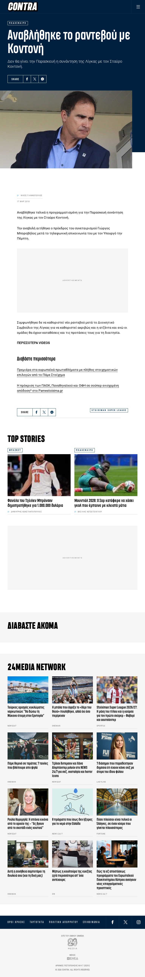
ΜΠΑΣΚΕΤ (15, 450)
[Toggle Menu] (138, 6)
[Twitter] (34, 79)
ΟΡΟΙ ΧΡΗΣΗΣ (16, 922)
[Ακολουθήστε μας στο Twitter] (125, 922)
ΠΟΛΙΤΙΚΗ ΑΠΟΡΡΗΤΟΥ (63, 922)
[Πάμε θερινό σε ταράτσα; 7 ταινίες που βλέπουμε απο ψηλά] (28, 746)
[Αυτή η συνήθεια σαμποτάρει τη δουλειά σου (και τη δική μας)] (28, 854)
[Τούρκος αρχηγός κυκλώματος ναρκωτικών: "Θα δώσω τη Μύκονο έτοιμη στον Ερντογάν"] (28, 689)
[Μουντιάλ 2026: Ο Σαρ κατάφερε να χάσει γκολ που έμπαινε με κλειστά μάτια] (105, 475)
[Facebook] (27, 79)
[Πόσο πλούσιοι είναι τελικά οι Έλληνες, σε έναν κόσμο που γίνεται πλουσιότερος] (117, 802)
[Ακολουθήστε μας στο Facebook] (112, 922)
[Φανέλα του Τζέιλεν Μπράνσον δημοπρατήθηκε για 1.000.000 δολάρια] (39, 475)
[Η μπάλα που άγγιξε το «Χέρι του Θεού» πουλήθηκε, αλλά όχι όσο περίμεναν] (72, 689)
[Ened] (72, 958)
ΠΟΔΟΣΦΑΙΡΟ (84, 450)
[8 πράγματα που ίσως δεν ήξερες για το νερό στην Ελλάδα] (72, 802)
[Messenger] (42, 79)
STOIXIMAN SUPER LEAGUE (109, 410)
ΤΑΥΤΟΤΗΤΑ (37, 922)
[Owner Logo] (73, 943)
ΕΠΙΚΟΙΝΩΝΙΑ (91, 922)
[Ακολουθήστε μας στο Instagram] (138, 922)
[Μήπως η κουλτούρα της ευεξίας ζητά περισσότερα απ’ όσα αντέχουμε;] (72, 854)
